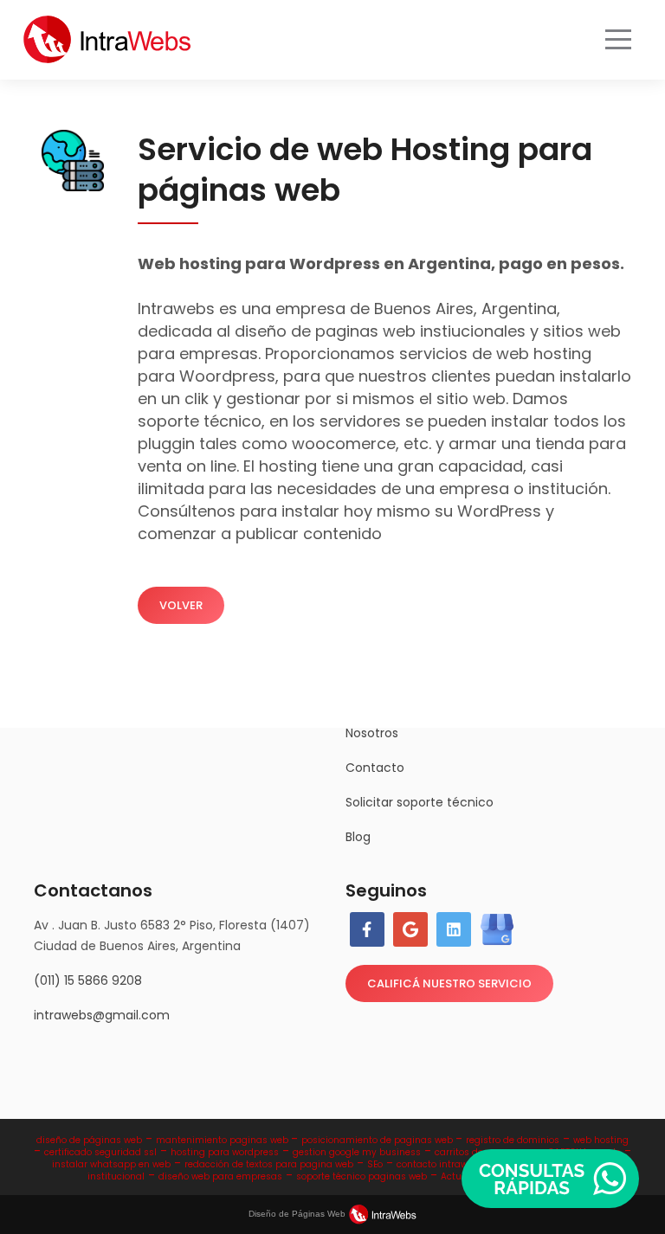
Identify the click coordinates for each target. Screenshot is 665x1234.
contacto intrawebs (440, 1164)
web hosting (601, 1140)
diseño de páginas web (89, 1140)
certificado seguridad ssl (100, 1152)
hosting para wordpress (225, 1152)
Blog (358, 836)
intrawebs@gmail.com (102, 1015)
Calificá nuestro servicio (449, 983)
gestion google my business (357, 1152)
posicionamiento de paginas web (378, 1140)
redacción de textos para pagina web (268, 1164)
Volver (181, 605)
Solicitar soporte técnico (419, 802)
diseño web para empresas (220, 1176)
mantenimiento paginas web (223, 1140)
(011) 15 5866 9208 (88, 980)
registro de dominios (512, 1140)
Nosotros (371, 733)
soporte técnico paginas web (361, 1176)
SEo (375, 1164)
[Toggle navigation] (618, 40)
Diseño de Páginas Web (298, 1213)
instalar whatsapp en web (111, 1164)
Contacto (374, 767)
